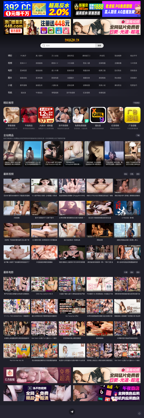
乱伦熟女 (118, 70)
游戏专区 (70, 56)
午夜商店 (39, 93)
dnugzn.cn (72, 40)
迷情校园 (86, 85)
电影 (10, 70)
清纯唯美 (102, 78)
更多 (138, 174)
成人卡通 (55, 70)
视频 (10, 63)
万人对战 (55, 56)
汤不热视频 (70, 93)
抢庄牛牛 (133, 56)
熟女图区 (118, 78)
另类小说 (102, 85)
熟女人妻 (86, 63)
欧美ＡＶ (55, 63)
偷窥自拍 (23, 78)
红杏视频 (86, 93)
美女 (125, 174)
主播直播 (118, 63)
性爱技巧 (133, 85)
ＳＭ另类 (133, 63)
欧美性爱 (70, 70)
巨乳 (131, 174)
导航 (10, 92)
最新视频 (8, 174)
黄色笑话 (118, 85)
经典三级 (102, 70)
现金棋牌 (118, 56)
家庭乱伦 (39, 85)
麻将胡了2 (86, 56)
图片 (10, 77)
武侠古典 (70, 85)
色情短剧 (102, 93)
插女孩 (23, 93)
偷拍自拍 (39, 70)
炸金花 (102, 56)
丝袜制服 (102, 63)
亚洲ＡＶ (23, 63)
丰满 (125, 272)
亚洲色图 (39, 78)
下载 (138, 135)
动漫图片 (70, 78)
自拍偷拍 (39, 63)
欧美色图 (55, 78)
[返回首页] (139, 413)
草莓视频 (55, 93)
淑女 (131, 272)
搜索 (99, 45)
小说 (10, 85)
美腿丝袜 (86, 78)
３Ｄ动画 (70, 63)
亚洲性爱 (23, 70)
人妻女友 (55, 85)
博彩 (10, 55)
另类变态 (133, 70)
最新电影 (8, 272)
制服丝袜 (86, 70)
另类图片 (133, 78)
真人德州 (39, 56)
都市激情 (23, 85)
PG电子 (23, 56)
